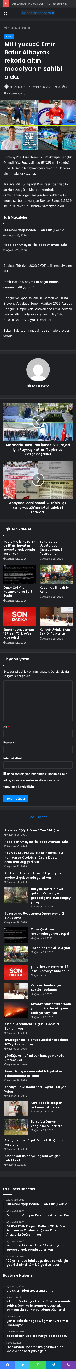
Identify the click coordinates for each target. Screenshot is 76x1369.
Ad (6, 726)
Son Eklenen (38, 817)
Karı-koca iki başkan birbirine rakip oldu (47, 1105)
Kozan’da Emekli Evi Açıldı (54, 589)
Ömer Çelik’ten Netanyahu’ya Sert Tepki (17, 591)
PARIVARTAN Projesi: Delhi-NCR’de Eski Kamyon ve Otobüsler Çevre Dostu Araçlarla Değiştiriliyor (33, 857)
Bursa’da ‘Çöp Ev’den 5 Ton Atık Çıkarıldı (34, 230)
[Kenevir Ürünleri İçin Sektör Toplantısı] (56, 616)
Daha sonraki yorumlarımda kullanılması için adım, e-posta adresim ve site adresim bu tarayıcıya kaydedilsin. (35, 780)
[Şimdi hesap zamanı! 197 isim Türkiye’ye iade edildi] (19, 616)
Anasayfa (13, 27)
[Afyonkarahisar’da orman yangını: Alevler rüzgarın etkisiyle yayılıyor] (16, 1010)
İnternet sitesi (12, 758)
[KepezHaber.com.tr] (38, 12)
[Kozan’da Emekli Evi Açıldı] (56, 574)
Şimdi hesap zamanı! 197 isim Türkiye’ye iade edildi (19, 633)
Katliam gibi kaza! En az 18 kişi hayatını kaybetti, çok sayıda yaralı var (19, 547)
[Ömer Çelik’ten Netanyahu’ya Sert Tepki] (19, 574)
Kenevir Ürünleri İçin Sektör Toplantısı (55, 631)
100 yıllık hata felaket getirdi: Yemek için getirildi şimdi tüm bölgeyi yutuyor (51, 895)
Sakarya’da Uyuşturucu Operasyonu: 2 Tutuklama (51, 547)
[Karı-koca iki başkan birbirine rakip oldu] (16, 1108)
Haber (26, 27)
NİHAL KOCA (17, 86)
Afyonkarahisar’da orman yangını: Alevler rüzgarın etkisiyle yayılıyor (51, 1008)
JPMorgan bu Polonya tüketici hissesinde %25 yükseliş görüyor (36, 1042)
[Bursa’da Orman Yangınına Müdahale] (16, 1127)
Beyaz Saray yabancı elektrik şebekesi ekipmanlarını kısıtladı (33, 1073)
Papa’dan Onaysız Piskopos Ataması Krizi (35, 245)
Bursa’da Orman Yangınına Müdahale (46, 1123)
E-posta (9, 742)
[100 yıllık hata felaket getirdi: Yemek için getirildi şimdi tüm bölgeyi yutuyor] (16, 895)
